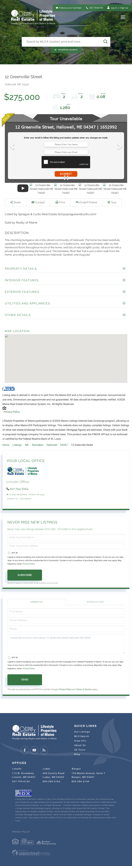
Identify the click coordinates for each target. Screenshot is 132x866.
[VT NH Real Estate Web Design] (66, 853)
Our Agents (25, 499)
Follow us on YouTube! (70, 8)
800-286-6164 (51, 781)
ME (27, 444)
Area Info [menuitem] (80, 740)
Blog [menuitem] (77, 754)
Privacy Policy (12, 411)
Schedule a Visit (95, 602)
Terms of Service (84, 689)
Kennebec (37, 444)
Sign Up (124, 8)
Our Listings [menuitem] (82, 731)
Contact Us (12, 499)
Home (5, 444)
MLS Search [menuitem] (81, 736)
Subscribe (25, 575)
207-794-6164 (96, 8)
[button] (105, 42)
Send (24, 679)
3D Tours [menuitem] (79, 749)
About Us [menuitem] (80, 745)
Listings (17, 444)
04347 (64, 444)
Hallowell (52, 444)
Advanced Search (67, 50)
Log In (114, 8)
